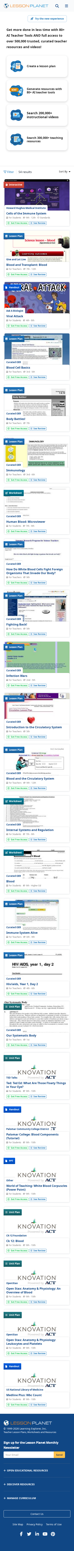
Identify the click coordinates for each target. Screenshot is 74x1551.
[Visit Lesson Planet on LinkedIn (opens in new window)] (37, 1534)
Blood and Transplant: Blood (26, 265)
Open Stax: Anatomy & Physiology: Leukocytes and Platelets (31, 1342)
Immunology (15, 470)
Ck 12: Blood (15, 1241)
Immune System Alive (22, 933)
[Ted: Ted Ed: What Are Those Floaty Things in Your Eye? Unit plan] (37, 1074)
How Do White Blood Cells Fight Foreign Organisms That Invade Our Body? (34, 571)
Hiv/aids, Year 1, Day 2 (22, 984)
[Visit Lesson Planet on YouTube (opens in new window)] (44, 1534)
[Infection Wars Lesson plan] (37, 666)
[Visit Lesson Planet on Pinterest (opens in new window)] (52, 1534)
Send (59, 1455)
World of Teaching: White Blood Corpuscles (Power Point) (36, 1188)
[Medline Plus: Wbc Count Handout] (37, 1382)
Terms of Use (54, 1524)
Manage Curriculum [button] (21, 1498)
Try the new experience (49, 18)
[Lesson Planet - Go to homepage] (26, 6)
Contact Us (37, 1514)
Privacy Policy (35, 1524)
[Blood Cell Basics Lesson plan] (37, 358)
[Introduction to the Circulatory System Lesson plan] (37, 717)
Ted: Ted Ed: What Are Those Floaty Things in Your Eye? (36, 1085)
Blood (10, 881)
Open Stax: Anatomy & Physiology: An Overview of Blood (33, 1290)
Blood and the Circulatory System (30, 779)
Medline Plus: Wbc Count (24, 1395)
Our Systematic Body (21, 1035)
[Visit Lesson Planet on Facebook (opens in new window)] (21, 1534)
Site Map (18, 1524)
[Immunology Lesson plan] (37, 460)
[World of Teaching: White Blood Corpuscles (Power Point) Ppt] (37, 1177)
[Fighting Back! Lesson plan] (37, 614)
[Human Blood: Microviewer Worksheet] (37, 512)
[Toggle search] (57, 6)
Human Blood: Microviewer (25, 522)
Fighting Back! (16, 624)
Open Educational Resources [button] (27, 1470)
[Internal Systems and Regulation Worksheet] (37, 820)
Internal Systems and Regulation (30, 830)
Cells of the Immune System (26, 213)
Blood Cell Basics (18, 368)
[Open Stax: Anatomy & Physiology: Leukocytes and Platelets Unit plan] (37, 1331)
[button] (66, 6)
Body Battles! (15, 419)
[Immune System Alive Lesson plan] (37, 923)
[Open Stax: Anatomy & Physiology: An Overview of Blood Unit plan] (37, 1279)
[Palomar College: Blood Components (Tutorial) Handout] (37, 1125)
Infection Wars (16, 676)
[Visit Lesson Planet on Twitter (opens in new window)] (29, 1534)
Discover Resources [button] (21, 1484)
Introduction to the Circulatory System (34, 727)
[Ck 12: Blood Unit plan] (37, 1228)
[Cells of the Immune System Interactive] (37, 202)
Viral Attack (14, 316)
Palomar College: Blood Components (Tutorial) (32, 1136)
